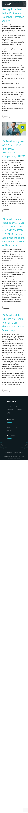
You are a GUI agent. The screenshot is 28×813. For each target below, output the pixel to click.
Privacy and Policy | (9, 452)
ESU (17, 430)
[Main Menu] (24, 4)
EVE (8, 425)
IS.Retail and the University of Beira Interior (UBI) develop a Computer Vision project (13, 323)
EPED (8, 427)
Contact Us (9, 441)
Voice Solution (19, 425)
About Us (9, 406)
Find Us (17, 441)
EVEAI (9, 430)
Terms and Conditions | (18, 452)
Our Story (18, 406)
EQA (17, 427)
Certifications (19, 409)
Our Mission (10, 409)
